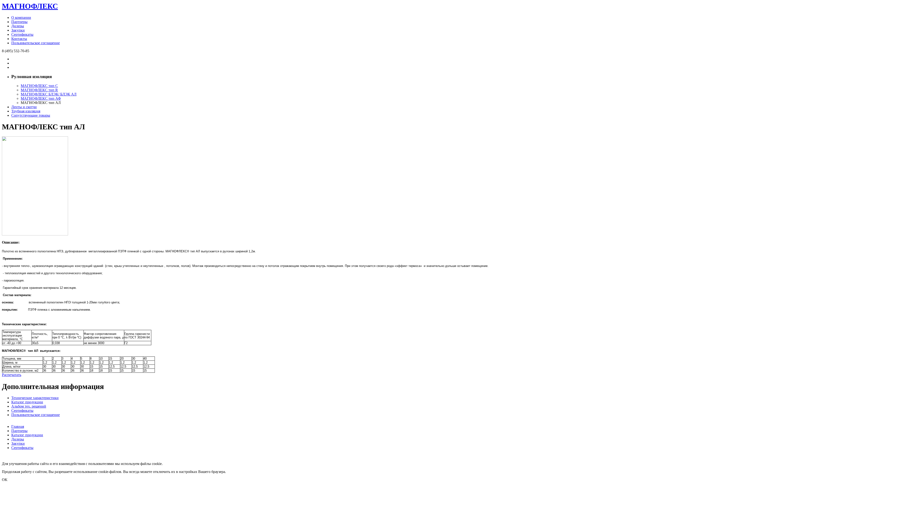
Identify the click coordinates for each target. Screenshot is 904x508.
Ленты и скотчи (24, 107)
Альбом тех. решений (28, 406)
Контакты (19, 39)
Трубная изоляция (25, 111)
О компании (21, 18)
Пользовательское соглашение (35, 43)
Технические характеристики (35, 398)
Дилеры (17, 26)
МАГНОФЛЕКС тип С (39, 86)
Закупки (18, 30)
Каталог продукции (27, 402)
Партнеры (19, 22)
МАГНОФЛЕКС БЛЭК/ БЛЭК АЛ (49, 94)
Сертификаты (22, 34)
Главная (17, 427)
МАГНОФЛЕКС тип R (39, 90)
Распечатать (11, 375)
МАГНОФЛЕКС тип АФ (41, 98)
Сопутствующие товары (30, 115)
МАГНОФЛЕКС (30, 6)
